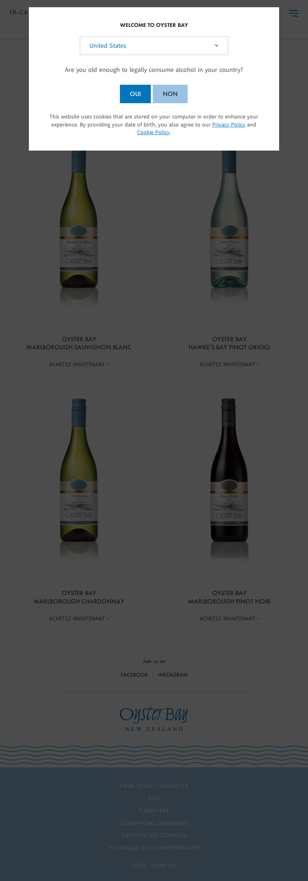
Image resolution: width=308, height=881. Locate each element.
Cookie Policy (153, 132)
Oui (135, 94)
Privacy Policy (228, 124)
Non (170, 94)
